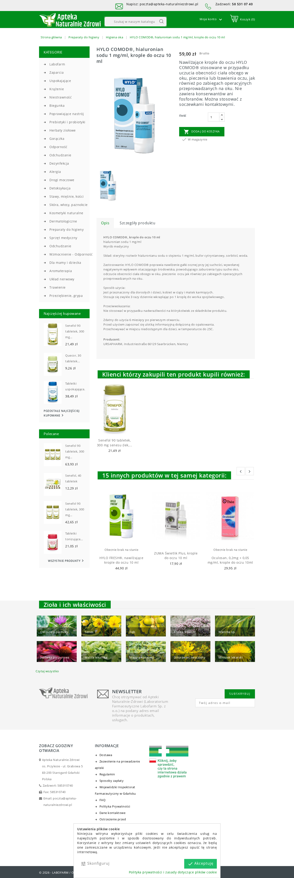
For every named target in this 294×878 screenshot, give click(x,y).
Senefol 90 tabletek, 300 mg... (74, 331)
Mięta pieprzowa (141, 657)
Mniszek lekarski (230, 657)
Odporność (58, 147)
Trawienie (57, 287)
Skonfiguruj (95, 864)
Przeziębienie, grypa (66, 295)
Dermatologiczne (63, 221)
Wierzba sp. (226, 632)
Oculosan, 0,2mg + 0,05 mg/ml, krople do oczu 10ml (230, 560)
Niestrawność (60, 97)
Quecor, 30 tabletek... (73, 358)
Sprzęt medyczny (63, 238)
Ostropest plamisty (54, 632)
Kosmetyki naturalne (66, 213)
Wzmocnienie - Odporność (69, 254)
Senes (89, 632)
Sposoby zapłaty (111, 781)
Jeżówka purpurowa (54, 657)
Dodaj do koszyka (202, 132)
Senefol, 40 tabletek (73, 478)
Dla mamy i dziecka (65, 262)
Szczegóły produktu (137, 222)
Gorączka (56, 138)
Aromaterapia (60, 271)
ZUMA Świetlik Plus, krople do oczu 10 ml (176, 555)
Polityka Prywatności (114, 806)
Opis (105, 222)
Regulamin (107, 774)
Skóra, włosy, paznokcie (68, 205)
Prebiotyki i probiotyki (67, 122)
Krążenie (56, 89)
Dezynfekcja (59, 163)
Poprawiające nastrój (66, 114)
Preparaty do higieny (66, 229)
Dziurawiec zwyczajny (189, 657)
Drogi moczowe (61, 180)
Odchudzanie (60, 155)
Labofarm (57, 64)
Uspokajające (60, 81)
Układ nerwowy (61, 279)
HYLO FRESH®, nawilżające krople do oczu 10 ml (121, 560)
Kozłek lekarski (185, 632)
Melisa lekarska (96, 657)
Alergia (55, 171)
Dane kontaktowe (112, 813)
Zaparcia (56, 72)
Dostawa (105, 755)
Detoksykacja (60, 188)
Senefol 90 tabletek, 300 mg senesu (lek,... (114, 442)
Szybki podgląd (119, 428)
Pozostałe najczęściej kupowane (62, 413)
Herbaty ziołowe (62, 130)
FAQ (102, 800)
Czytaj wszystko (47, 671)
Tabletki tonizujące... (74, 536)
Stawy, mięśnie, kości (66, 196)
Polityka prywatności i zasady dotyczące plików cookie (173, 872)
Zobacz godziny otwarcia (56, 748)
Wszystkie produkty (66, 561)
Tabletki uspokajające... (76, 386)
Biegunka (57, 105)
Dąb (132, 632)
